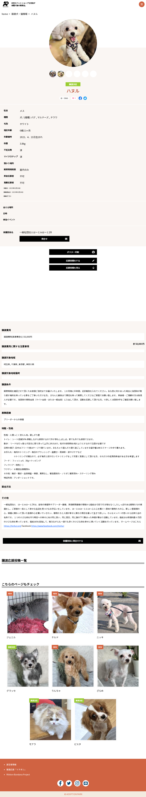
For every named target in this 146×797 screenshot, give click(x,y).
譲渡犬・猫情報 (19, 14)
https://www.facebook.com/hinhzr (47, 525)
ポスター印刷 (73, 252)
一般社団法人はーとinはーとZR (36, 232)
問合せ (44, 238)
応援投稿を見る (73, 267)
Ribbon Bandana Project (18, 774)
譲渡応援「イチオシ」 (16, 769)
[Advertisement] (73, 299)
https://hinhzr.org (12, 525)
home (5, 14)
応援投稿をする (73, 260)
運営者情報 (11, 764)
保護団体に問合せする (73, 540)
